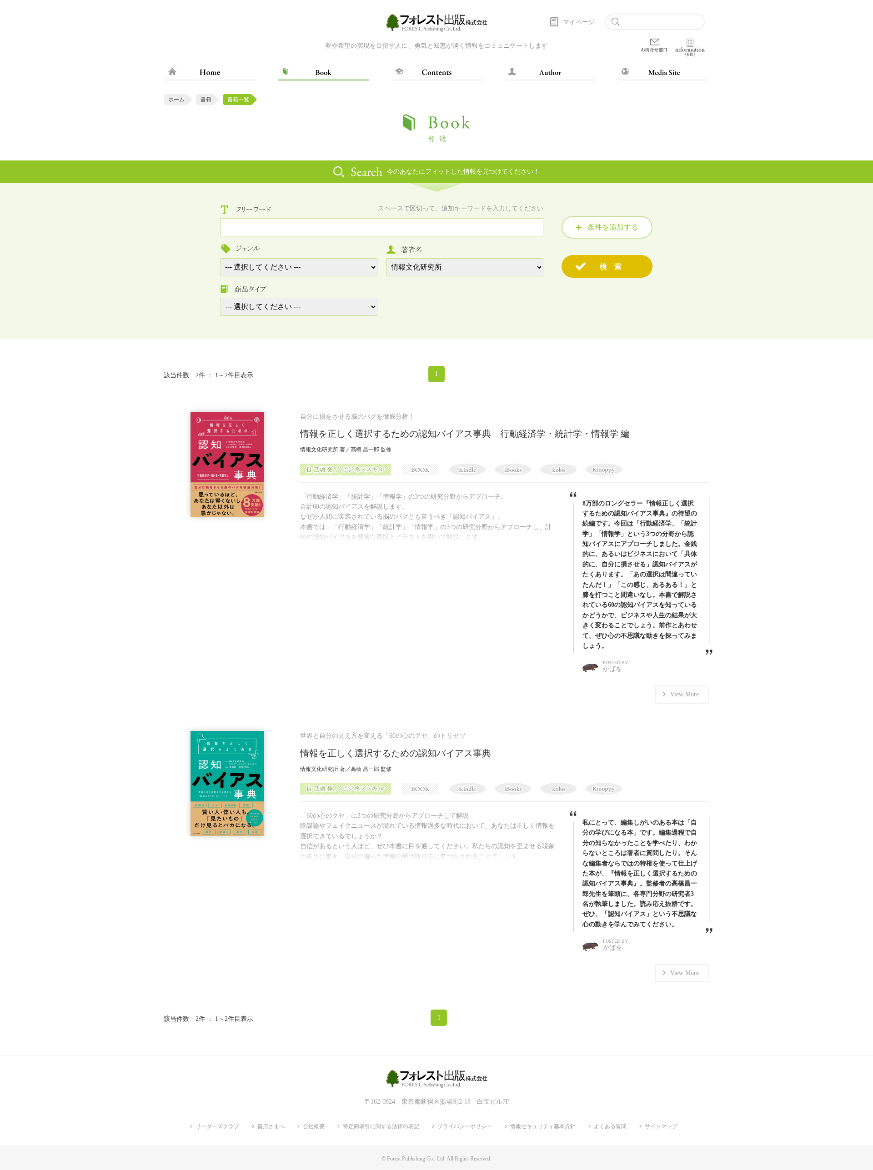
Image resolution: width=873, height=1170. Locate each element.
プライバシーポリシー (464, 1126)
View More (684, 694)
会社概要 (314, 1126)
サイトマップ (661, 1126)
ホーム (176, 99)
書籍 (206, 99)
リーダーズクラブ (217, 1126)
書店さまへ (271, 1126)
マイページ (579, 22)
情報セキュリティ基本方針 (543, 1126)
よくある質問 (610, 1126)
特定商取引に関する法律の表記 (381, 1126)
